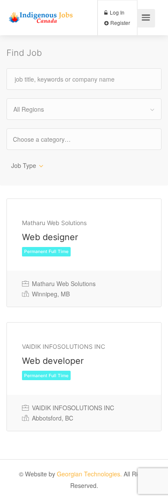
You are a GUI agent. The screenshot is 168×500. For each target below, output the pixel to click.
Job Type (23, 165)
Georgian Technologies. (89, 474)
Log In (116, 12)
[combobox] (84, 109)
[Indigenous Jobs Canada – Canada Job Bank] (41, 10)
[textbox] (49, 139)
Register (119, 22)
